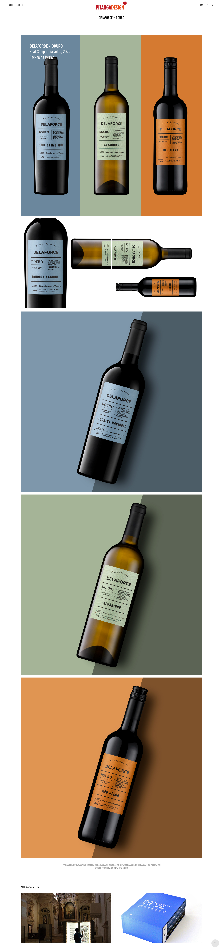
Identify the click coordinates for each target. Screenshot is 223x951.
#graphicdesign (102, 868)
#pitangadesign (102, 864)
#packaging (114, 864)
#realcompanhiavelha (84, 864)
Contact (20, 5)
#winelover (141, 864)
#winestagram (154, 864)
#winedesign (68, 864)
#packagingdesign (128, 864)
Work (11, 5)
